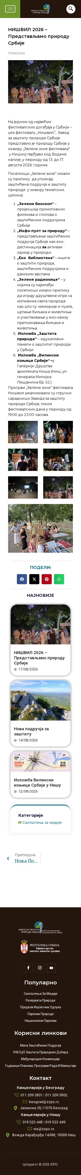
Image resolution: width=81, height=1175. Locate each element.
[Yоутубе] (51, 967)
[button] (22, 579)
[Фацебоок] (28, 967)
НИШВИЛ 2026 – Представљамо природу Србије (39, 658)
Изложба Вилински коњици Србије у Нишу (37, 782)
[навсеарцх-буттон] (70, 9)
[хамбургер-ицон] (10, 8)
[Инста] (39, 967)
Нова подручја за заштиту (31, 731)
